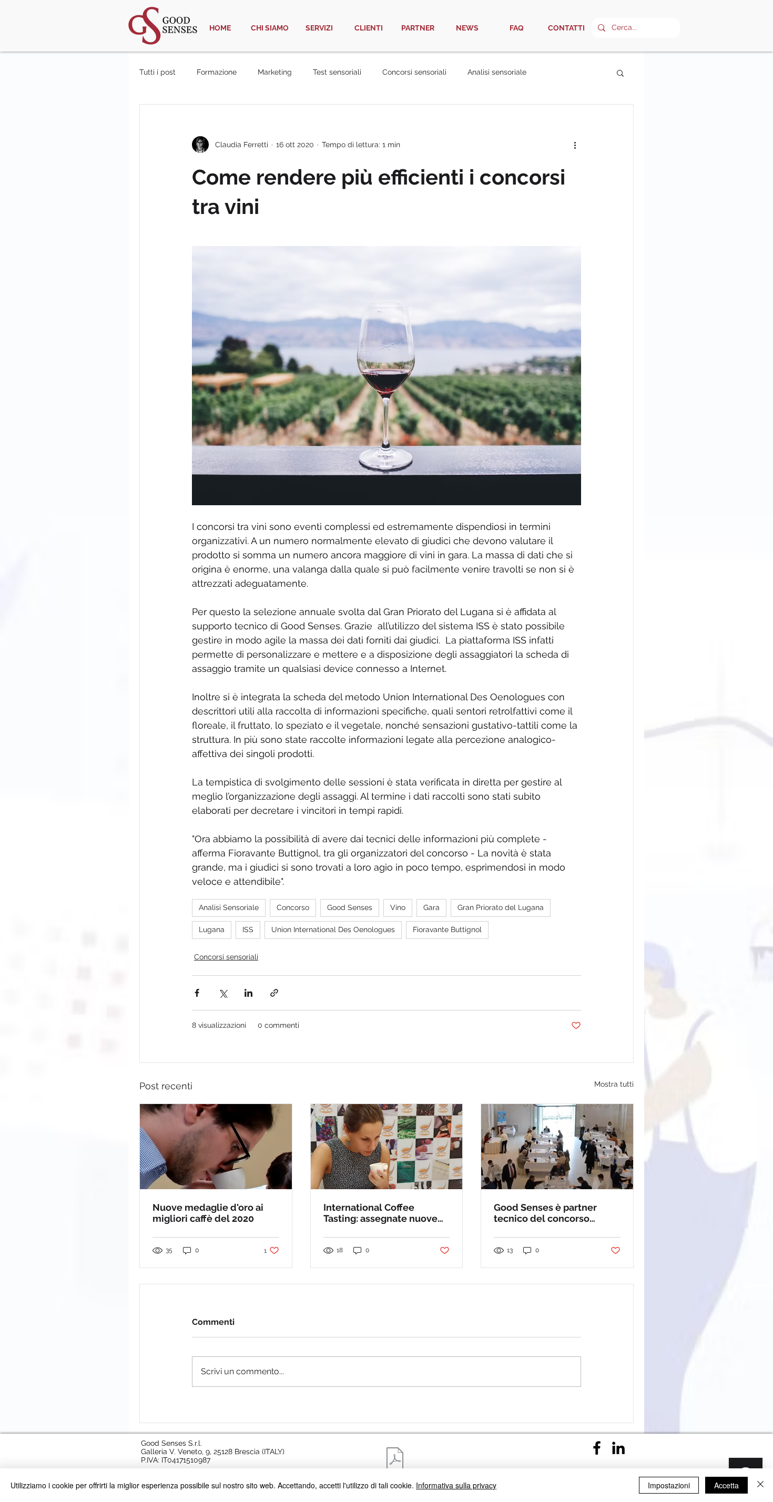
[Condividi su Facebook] (197, 993)
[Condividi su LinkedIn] (248, 993)
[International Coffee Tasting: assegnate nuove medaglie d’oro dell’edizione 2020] (387, 1146)
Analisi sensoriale (496, 72)
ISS (247, 929)
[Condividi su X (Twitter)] (223, 993)
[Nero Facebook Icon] (597, 1448)
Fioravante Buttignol (447, 929)
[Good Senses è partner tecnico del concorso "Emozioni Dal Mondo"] (557, 1146)
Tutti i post (157, 72)
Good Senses (349, 907)
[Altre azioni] (574, 144)
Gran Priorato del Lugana (500, 907)
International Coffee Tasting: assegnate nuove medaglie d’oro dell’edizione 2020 (380, 1213)
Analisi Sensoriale (229, 907)
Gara (431, 907)
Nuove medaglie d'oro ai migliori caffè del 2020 (207, 1213)
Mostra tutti (614, 1084)
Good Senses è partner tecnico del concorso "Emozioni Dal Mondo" (545, 1213)
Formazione (217, 72)
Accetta (726, 1485)
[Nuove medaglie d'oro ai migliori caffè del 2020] (216, 1146)
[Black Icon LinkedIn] (618, 1448)
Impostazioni (669, 1485)
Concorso (293, 907)
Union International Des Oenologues (333, 929)
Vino (397, 907)
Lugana (212, 929)
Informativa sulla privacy (456, 1485)
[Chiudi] (760, 1485)
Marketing (275, 72)
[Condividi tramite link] (274, 993)
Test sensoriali (337, 72)
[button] (620, 72)
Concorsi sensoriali (414, 72)
